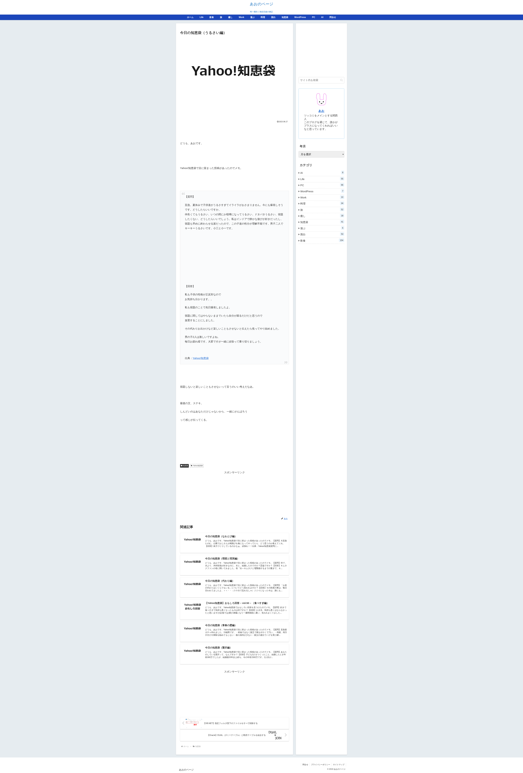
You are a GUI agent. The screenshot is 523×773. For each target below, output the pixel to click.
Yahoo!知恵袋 (201, 358)
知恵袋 (185, 466)
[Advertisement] (234, 131)
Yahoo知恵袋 (198, 466)
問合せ (305, 764)
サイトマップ (338, 764)
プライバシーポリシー (320, 764)
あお (321, 110)
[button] (341, 80)
